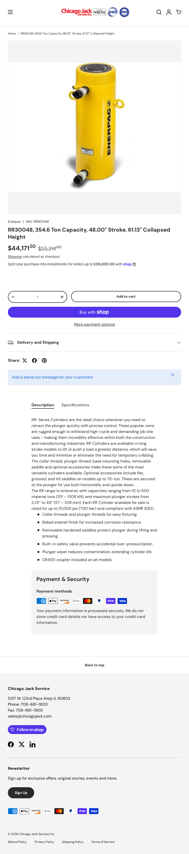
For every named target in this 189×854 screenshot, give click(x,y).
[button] (179, 12)
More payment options (94, 324)
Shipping (15, 256)
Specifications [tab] (75, 405)
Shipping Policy (72, 842)
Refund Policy (17, 842)
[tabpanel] (95, 489)
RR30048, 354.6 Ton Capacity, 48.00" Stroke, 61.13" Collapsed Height (67, 33)
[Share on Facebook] (34, 360)
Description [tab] (43, 405)
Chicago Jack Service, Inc (36, 834)
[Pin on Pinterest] (44, 360)
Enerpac (14, 221)
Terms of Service (102, 842)
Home (12, 33)
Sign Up (21, 792)
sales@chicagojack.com (29, 716)
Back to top (94, 665)
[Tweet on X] (25, 360)
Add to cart (126, 296)
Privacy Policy (44, 842)
